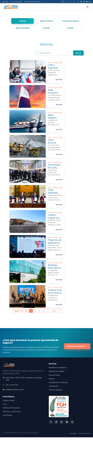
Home (6, 1)
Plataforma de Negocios (58, 368)
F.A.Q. (5, 404)
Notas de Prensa (46, 21)
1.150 (53, 311)
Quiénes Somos (9, 400)
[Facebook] (78, 1)
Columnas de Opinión (70, 21)
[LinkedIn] (89, 1)
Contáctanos (7, 415)
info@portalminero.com (33, 1)
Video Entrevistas (22, 28)
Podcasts (46, 28)
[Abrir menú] (87, 7)
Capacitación (54, 386)
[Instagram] (84, 1)
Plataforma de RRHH (56, 371)
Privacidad (73, 433)
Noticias (22, 21)
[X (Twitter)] (81, 1)
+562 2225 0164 (17, 1)
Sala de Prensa (54, 375)
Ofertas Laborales (55, 390)
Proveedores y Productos (58, 382)
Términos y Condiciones (12, 412)
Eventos (70, 28)
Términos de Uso (84, 433)
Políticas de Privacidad (11, 408)
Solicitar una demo (75, 346)
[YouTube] (86, 1)
